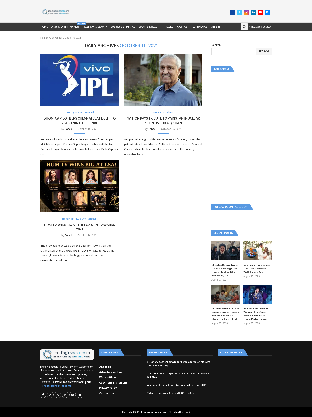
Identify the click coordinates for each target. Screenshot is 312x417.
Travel (168, 26)
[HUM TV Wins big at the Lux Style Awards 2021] (79, 186)
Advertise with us (110, 372)
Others (215, 26)
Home (44, 26)
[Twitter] (239, 12)
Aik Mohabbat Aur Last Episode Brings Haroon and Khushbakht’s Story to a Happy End (225, 314)
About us (105, 367)
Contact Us (106, 393)
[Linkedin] (253, 12)
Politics (181, 26)
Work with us (107, 377)
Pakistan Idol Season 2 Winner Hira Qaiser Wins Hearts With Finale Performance (256, 314)
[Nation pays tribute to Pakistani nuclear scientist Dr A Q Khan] (163, 80)
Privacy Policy (108, 388)
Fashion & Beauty (95, 26)
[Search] (244, 26)
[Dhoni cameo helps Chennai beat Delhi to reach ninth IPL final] (79, 80)
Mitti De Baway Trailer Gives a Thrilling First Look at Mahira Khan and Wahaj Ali (225, 270)
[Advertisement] (150, 12)
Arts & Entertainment (66, 25)
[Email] (267, 12)
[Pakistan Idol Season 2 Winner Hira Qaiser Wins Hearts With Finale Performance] (257, 294)
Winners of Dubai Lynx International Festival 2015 (176, 384)
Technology (199, 26)
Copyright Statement (113, 382)
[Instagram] (246, 12)
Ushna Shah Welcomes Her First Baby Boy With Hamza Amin (256, 268)
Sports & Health (149, 26)
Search (216, 45)
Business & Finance (122, 26)
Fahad (68, 129)
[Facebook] (232, 12)
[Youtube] (260, 12)
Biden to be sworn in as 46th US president (172, 393)
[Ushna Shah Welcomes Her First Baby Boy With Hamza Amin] (257, 250)
